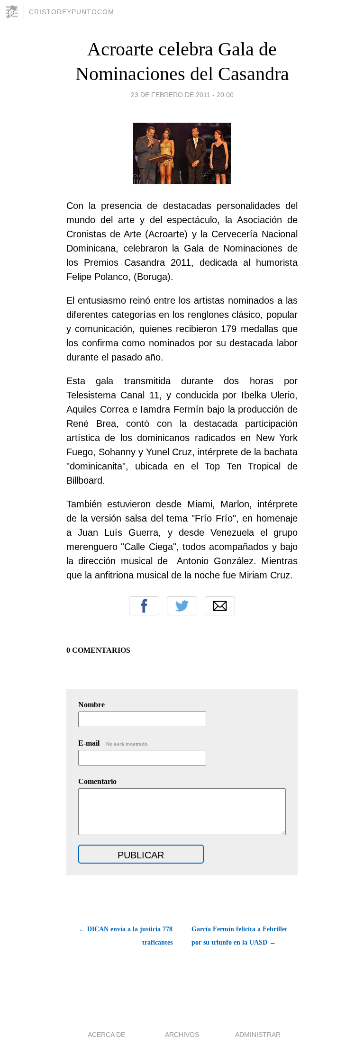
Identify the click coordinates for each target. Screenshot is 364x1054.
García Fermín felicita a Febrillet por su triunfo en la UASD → (239, 936)
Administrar (258, 1034)
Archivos (182, 1034)
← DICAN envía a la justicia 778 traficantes (126, 936)
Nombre (91, 705)
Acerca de (106, 1034)
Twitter (182, 605)
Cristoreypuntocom (71, 12)
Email (220, 605)
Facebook (144, 605)
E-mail (113, 743)
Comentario (97, 781)
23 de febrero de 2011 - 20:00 (182, 95)
